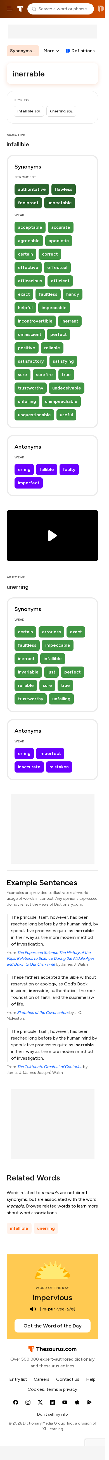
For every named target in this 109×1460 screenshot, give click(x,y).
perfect (58, 334)
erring (24, 469)
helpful (25, 307)
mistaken (59, 766)
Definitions (83, 50)
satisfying (63, 361)
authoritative (32, 189)
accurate (60, 227)
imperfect (28, 482)
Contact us (67, 1379)
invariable (28, 672)
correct (50, 254)
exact (24, 294)
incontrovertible (35, 321)
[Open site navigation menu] (10, 9)
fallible (46, 469)
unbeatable (60, 202)
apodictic (59, 240)
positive (26, 347)
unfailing (27, 401)
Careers (41, 1379)
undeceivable (66, 388)
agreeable (29, 240)
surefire (44, 374)
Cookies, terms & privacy (52, 1389)
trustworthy (30, 388)
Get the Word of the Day (52, 1326)
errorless (51, 631)
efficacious (30, 280)
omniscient (29, 334)
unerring (46, 1228)
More (49, 50)
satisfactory (31, 361)
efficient (60, 280)
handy (72, 294)
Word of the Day (52, 1288)
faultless (48, 294)
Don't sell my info (52, 1414)
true (66, 374)
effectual (57, 267)
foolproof (28, 202)
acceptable (30, 227)
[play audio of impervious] (32, 1309)
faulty (69, 469)
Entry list (18, 1379)
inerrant (69, 321)
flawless (63, 189)
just (51, 672)
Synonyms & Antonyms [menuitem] (24, 50)
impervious (52, 1297)
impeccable (54, 307)
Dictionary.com (101, 9)
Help (91, 1379)
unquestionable (34, 414)
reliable (52, 347)
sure (22, 374)
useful (66, 414)
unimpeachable (61, 401)
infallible (53, 658)
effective (28, 267)
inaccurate (29, 766)
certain (25, 254)
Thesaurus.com (20, 9)
